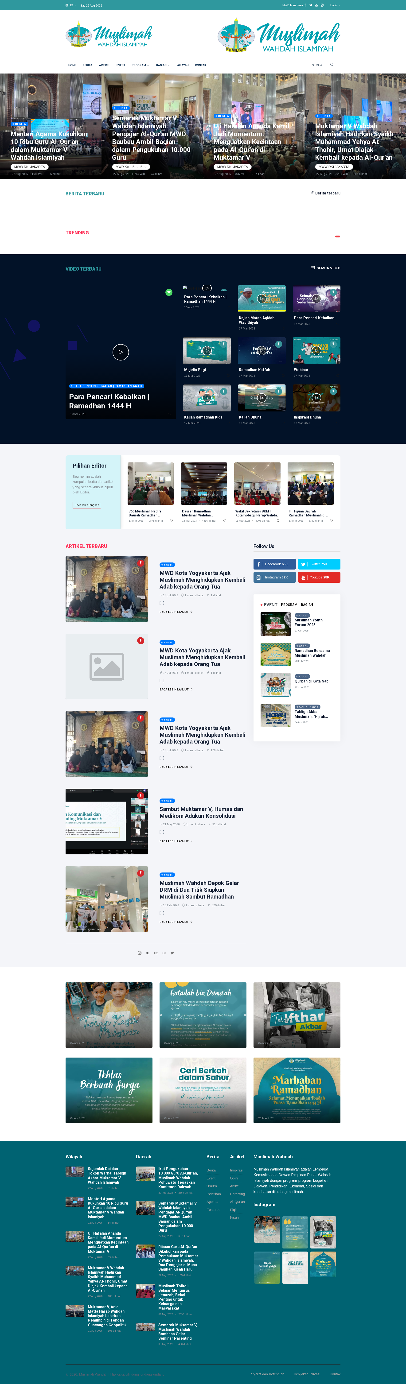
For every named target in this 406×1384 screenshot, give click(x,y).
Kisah (234, 1217)
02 (156, 953)
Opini (234, 1178)
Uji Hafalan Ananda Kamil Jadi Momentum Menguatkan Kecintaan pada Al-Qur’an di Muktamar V (108, 1242)
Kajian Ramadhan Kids (203, 417)
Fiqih (234, 1210)
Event (121, 65)
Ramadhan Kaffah (254, 370)
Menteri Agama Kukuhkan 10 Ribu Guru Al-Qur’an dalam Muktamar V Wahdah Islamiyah (108, 1208)
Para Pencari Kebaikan (314, 318)
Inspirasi (236, 1170)
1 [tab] (337, 236)
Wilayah (183, 65)
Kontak (200, 65)
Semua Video (328, 268)
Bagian (161, 65)
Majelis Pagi (195, 370)
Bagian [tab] (307, 605)
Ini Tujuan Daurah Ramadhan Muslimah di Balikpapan (307, 515)
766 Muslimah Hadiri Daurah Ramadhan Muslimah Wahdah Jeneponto (145, 517)
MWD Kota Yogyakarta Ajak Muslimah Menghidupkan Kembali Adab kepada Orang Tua (202, 580)
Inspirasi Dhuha (307, 417)
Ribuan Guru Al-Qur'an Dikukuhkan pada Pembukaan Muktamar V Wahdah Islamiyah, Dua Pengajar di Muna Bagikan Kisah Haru (178, 1258)
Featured (213, 1210)
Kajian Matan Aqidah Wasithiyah (256, 320)
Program (139, 65)
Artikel (104, 65)
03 (164, 953)
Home (72, 65)
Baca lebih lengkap (87, 505)
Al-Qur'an (237, 1202)
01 (148, 953)
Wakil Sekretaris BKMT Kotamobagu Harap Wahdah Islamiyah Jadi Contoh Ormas (257, 517)
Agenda (212, 1202)
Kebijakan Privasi (307, 1374)
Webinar (301, 370)
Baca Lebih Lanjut (174, 612)
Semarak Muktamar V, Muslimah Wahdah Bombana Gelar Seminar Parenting (177, 1332)
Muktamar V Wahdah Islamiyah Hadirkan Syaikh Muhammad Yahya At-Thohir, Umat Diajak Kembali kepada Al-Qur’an (108, 1279)
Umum (212, 1186)
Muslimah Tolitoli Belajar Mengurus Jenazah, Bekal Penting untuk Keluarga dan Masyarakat (174, 1297)
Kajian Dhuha (250, 417)
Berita (87, 65)
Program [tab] (289, 605)
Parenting (237, 1194)
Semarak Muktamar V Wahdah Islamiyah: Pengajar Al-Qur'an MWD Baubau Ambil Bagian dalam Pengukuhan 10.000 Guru (177, 1217)
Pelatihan (214, 1194)
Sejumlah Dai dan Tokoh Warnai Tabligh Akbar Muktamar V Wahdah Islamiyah (107, 1176)
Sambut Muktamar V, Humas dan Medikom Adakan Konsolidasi (201, 812)
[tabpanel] (113, 126)
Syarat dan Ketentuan (267, 1374)
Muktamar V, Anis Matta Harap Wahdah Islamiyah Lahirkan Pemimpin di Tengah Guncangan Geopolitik (107, 1316)
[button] (71, 5)
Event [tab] (270, 604)
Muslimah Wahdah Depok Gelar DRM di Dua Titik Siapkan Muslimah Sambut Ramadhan (199, 890)
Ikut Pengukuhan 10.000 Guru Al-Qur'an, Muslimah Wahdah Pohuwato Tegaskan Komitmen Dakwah (178, 1178)
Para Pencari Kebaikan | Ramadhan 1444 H (205, 299)
